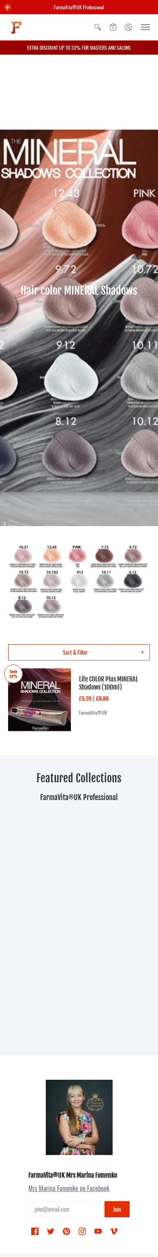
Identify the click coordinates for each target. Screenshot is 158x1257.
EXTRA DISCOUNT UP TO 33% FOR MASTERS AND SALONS (79, 47)
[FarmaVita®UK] (16, 27)
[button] (7, 7)
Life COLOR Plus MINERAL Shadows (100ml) (108, 683)
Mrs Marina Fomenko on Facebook (68, 1188)
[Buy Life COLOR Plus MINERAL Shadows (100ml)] (39, 700)
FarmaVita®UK (93, 712)
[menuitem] (97, 27)
